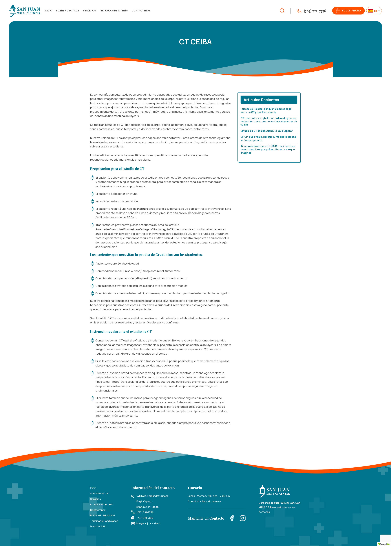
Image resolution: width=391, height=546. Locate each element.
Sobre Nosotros (67, 10)
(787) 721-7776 (144, 512)
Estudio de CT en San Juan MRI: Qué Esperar (267, 130)
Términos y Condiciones (104, 521)
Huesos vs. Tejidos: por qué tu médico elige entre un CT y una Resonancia (266, 110)
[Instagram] (243, 518)
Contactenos (141, 10)
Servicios (89, 10)
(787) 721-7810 (144, 518)
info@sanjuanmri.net (148, 523)
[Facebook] (232, 518)
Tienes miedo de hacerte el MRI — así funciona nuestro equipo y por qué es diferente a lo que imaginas (268, 149)
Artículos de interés (114, 10)
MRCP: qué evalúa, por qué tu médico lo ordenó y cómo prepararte (268, 138)
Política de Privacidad (102, 515)
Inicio (48, 10)
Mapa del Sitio (98, 526)
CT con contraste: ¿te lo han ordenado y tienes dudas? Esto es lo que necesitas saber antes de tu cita (269, 121)
